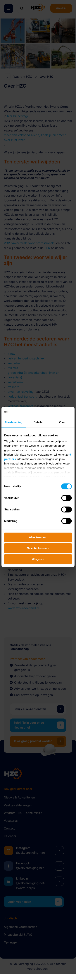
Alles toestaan (38, 537)
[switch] (66, 498)
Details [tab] (38, 422)
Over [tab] (62, 422)
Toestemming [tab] (13, 422)
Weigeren (38, 559)
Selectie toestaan (38, 548)
